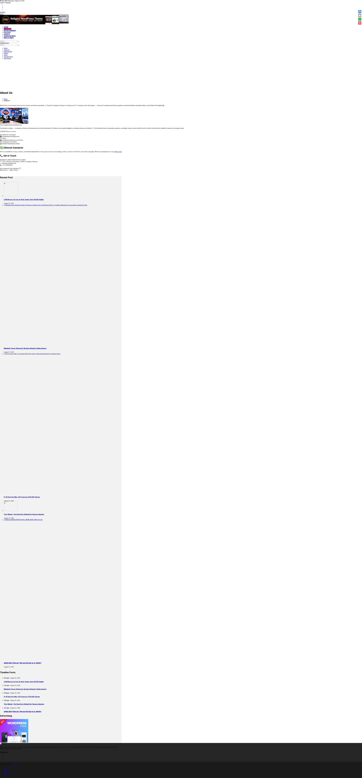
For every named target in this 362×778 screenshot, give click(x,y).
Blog (5, 770)
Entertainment (10, 31)
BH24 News (15, 764)
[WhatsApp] (360, 19)
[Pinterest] (360, 23)
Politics (7, 32)
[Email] (360, 15)
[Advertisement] (181, 75)
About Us (7, 29)
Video (5, 775)
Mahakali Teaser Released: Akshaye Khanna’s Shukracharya (25, 348)
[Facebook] (360, 12)
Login (2, 2)
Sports (7, 34)
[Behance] (4, 758)
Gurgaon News (10, 36)
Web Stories (8, 38)
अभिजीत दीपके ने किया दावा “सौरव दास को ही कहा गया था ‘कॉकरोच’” (23, 663)
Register (8, 2)
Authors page (118, 151)
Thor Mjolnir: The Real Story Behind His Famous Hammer (24, 514)
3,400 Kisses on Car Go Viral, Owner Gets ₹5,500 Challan (24, 199)
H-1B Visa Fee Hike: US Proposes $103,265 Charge (22, 497)
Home (6, 27)
